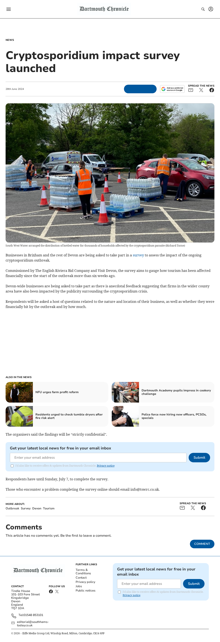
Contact (81, 578)
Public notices (85, 590)
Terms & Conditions (83, 571)
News (10, 40)
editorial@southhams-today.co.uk (33, 623)
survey (138, 255)
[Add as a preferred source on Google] (172, 89)
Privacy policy (85, 582)
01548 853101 (33, 615)
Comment (202, 544)
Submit (199, 457)
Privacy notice (106, 465)
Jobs (79, 586)
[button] (8, 9)
